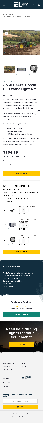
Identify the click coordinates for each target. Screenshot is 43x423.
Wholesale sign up (9, 366)
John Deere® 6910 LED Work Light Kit (17, 17)
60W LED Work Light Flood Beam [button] (28, 236)
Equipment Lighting (24, 413)
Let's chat (21, 345)
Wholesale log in (8, 363)
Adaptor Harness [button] (27, 206)
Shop (11, 14)
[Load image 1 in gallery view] (9, 69)
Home (5, 14)
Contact (24, 366)
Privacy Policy (7, 386)
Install (23, 363)
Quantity (6, 161)
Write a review (21, 314)
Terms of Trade (8, 383)
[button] (4, 4)
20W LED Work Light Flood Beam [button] (28, 221)
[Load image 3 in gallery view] (33, 69)
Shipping (13, 156)
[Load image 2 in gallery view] (21, 69)
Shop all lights (8, 370)
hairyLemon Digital (25, 417)
